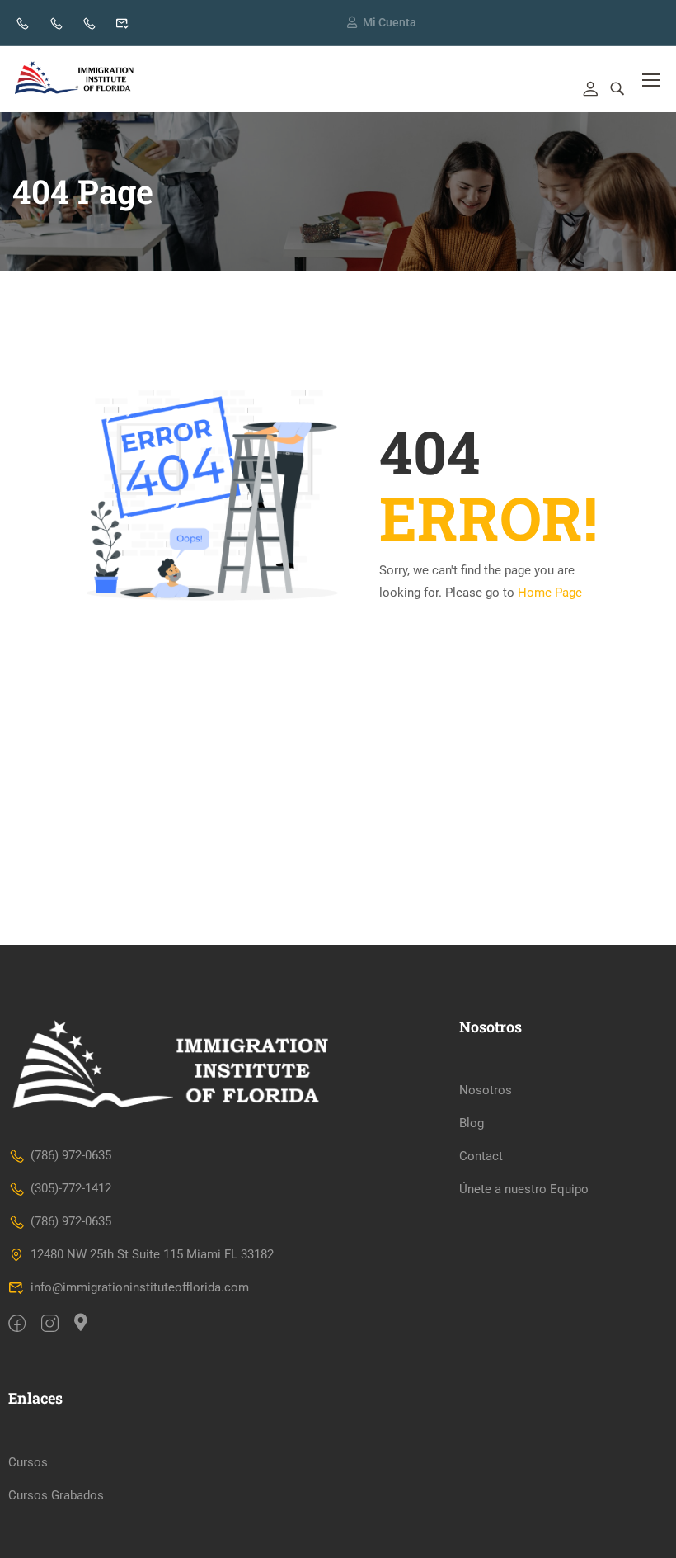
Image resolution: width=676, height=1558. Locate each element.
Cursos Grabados (56, 1495)
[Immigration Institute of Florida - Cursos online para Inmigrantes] (75, 80)
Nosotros (485, 1090)
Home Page (550, 592)
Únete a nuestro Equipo (524, 1189)
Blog (471, 1123)
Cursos (28, 1462)
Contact (481, 1156)
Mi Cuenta (389, 22)
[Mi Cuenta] (352, 22)
